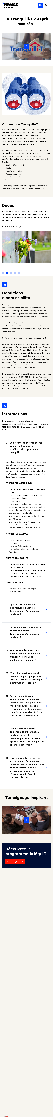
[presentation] (26, 447)
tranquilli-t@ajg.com (28, 380)
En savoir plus (10, 226)
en (46, 5)
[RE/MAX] (8, 5)
